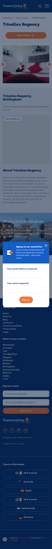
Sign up (26, 300)
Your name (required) (17, 283)
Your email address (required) (22, 269)
